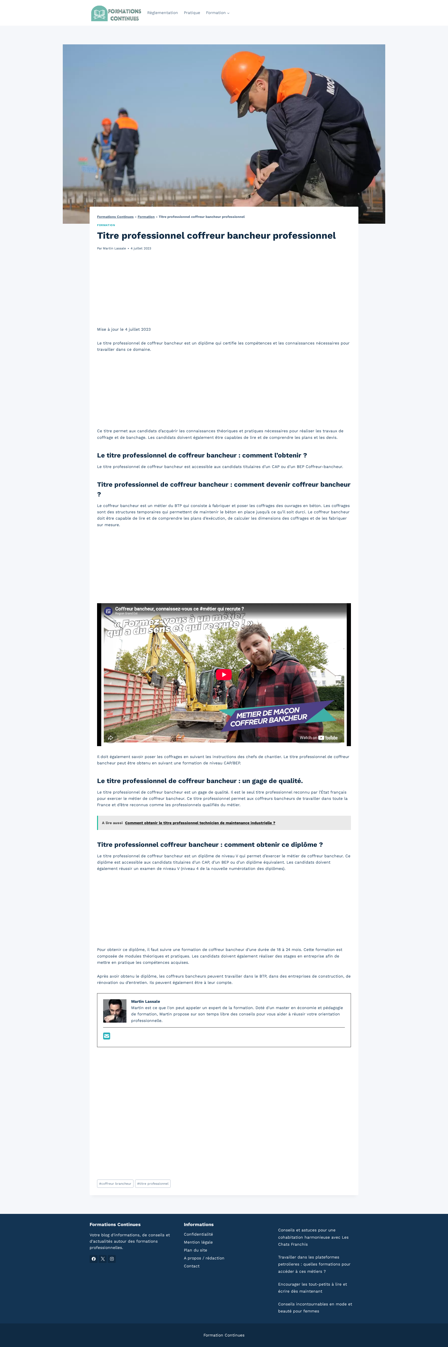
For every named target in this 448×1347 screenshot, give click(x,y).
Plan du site (195, 1250)
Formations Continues (115, 217)
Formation (146, 217)
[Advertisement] (224, 291)
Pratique (192, 12)
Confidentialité (198, 1234)
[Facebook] (94, 1259)
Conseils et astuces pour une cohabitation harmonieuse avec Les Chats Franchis (313, 1237)
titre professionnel (152, 1183)
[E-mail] (106, 1037)
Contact (192, 1266)
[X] (103, 1259)
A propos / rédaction (204, 1258)
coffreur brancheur (115, 1183)
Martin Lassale (114, 248)
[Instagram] (112, 1259)
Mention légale (198, 1242)
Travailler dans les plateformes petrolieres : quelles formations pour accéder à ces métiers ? (314, 1264)
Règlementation (162, 12)
